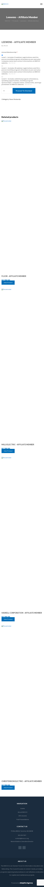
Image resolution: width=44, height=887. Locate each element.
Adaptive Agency (26, 883)
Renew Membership (15, 99)
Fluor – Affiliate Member (14, 276)
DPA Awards (23, 816)
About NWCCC (22, 812)
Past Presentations (22, 819)
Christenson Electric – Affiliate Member (22, 781)
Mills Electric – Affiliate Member (18, 444)
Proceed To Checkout (24, 91)
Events (22, 808)
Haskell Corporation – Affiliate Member (22, 613)
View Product (8, 283)
